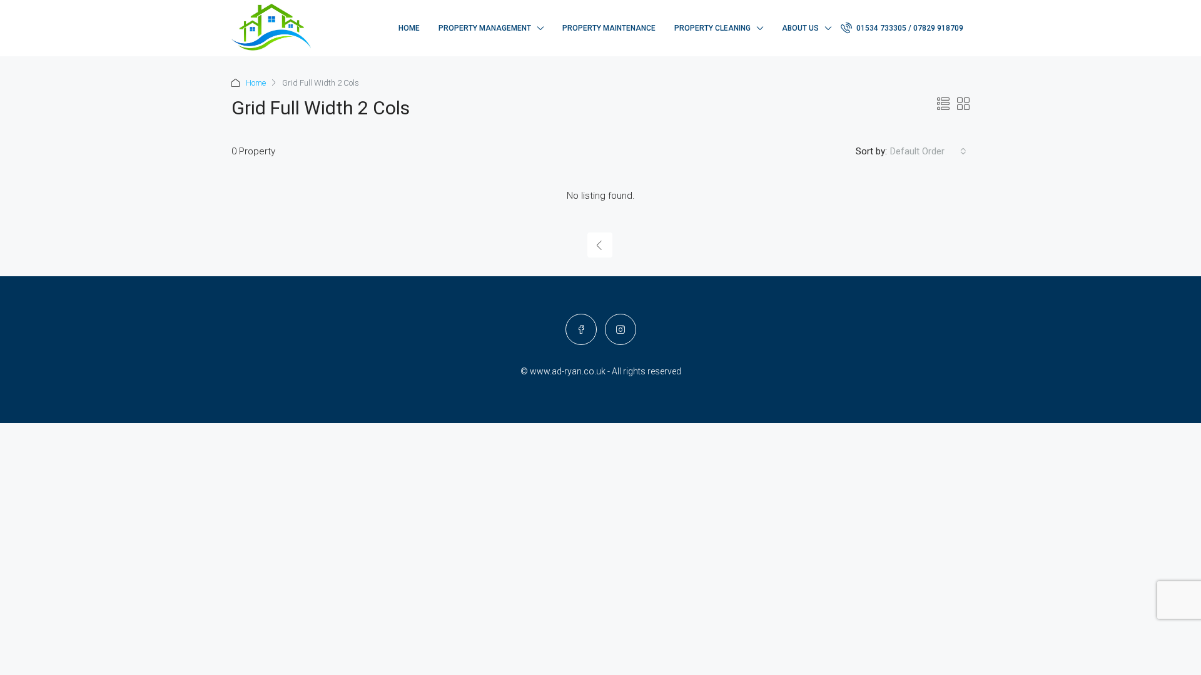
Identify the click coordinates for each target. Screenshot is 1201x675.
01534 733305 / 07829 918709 (908, 28)
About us (800, 28)
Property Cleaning (712, 28)
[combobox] (928, 151)
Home (409, 28)
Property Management (484, 28)
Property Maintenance (609, 28)
